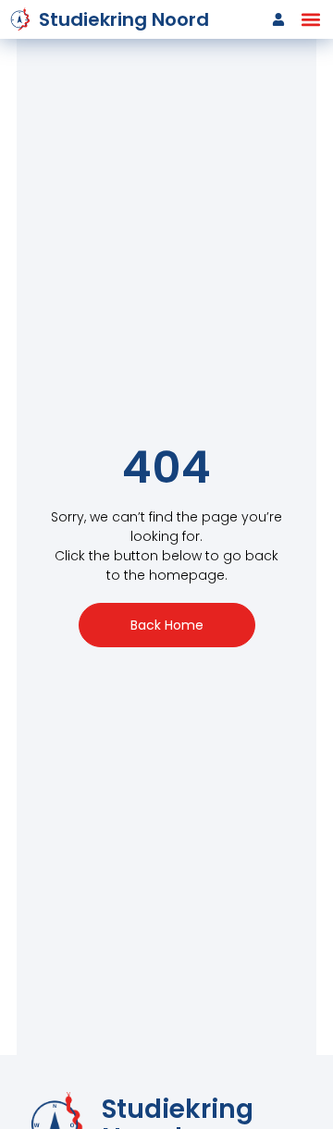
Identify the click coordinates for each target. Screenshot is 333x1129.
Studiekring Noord (124, 19)
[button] (310, 20)
